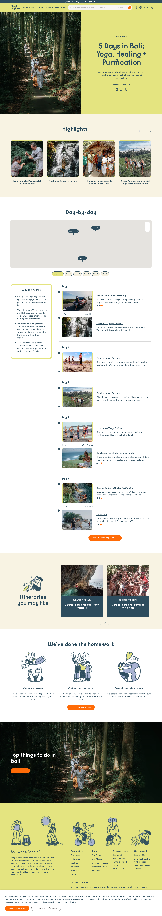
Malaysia (75, 870)
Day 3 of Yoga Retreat (108, 393)
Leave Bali (101, 514)
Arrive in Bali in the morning (111, 296)
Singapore (76, 855)
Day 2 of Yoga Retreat (108, 358)
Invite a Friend (120, 862)
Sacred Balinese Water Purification (115, 488)
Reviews (96, 870)
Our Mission (97, 859)
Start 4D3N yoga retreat (109, 323)
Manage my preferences (46, 908)
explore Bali (20, 771)
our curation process (81, 707)
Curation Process (100, 863)
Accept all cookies (17, 908)
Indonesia (75, 859)
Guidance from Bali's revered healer (115, 453)
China (73, 874)
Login (152, 7)
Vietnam (75, 863)
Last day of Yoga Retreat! (110, 428)
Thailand (75, 866)
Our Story (96, 855)
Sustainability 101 (100, 866)
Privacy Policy (69, 902)
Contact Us (139, 855)
